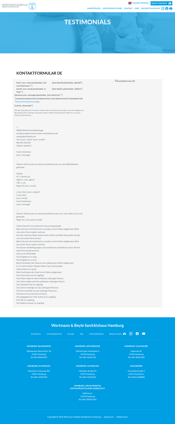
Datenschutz (122, 417)
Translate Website (140, 3)
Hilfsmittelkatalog (150, 8)
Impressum (109, 417)
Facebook (166, 8)
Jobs (137, 8)
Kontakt (128, 8)
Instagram (162, 8)
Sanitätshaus (94, 8)
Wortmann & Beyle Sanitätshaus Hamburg (19, 6)
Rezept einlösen (159, 3)
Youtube (170, 8)
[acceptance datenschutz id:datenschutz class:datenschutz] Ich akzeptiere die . (49, 100)
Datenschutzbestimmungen (27, 101)
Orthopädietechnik (112, 8)
